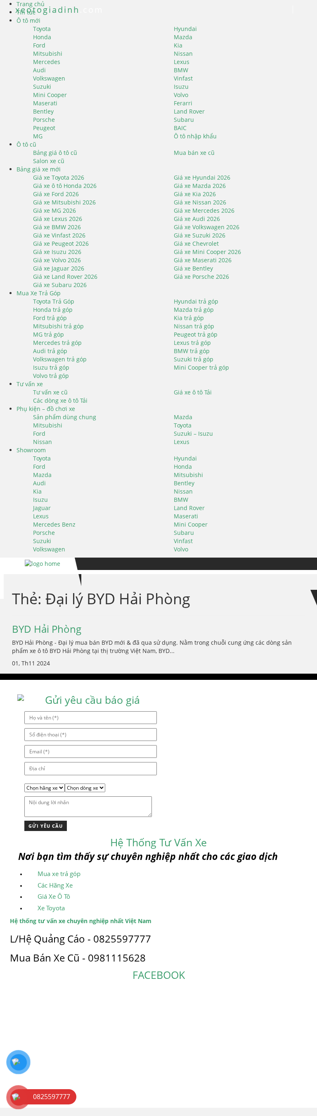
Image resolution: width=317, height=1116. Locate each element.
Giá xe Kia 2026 (195, 194)
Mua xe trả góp (59, 873)
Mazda (183, 37)
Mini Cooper (50, 95)
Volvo (181, 95)
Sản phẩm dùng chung (64, 417)
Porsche (44, 119)
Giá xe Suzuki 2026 (199, 235)
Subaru (184, 119)
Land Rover (189, 111)
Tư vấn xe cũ (50, 392)
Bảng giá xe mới (39, 169)
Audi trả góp (50, 351)
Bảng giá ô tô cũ (55, 153)
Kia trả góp (189, 318)
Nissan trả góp (194, 326)
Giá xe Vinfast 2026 (59, 235)
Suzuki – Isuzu (193, 433)
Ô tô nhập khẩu (195, 136)
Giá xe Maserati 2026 (203, 260)
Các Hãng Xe (55, 885)
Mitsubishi (47, 53)
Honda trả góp (53, 309)
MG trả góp (48, 334)
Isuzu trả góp (51, 367)
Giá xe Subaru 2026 (60, 285)
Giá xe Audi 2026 (197, 219)
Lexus (181, 62)
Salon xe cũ (48, 161)
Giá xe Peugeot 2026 (61, 243)
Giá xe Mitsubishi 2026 (64, 202)
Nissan (183, 53)
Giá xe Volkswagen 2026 (206, 227)
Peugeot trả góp (196, 334)
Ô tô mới (28, 20)
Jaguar (42, 508)
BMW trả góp (192, 351)
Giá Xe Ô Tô (54, 896)
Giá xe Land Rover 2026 (65, 276)
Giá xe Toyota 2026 (58, 177)
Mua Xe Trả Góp (39, 293)
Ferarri (183, 103)
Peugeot (44, 128)
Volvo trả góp (51, 376)
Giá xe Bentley (193, 268)
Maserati (45, 103)
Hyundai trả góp (196, 301)
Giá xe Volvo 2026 (57, 260)
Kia (178, 45)
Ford (39, 45)
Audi (39, 70)
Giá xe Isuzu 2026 (57, 252)
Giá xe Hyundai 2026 (202, 177)
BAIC (180, 128)
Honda (42, 37)
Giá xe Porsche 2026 (201, 276)
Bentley (43, 111)
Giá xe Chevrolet (196, 243)
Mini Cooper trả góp (201, 367)
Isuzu (181, 86)
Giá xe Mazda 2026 (200, 186)
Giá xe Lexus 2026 (57, 219)
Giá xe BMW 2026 (57, 227)
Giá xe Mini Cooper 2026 (207, 252)
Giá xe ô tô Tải (193, 392)
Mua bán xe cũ (194, 153)
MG (38, 136)
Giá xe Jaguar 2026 (58, 268)
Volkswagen (49, 78)
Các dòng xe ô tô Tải (60, 400)
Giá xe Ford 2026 (56, 194)
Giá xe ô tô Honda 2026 (65, 186)
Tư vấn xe (30, 384)
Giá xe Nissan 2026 (200, 202)
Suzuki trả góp (193, 359)
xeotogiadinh (58, 9)
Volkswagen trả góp (60, 359)
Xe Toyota (51, 908)
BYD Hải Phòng (46, 629)
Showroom (31, 450)
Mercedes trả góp (57, 343)
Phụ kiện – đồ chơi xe (46, 409)
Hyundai (185, 29)
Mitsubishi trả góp (58, 326)
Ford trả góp (50, 318)
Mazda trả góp (194, 309)
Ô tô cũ (26, 144)
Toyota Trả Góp (53, 301)
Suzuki (42, 86)
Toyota (42, 29)
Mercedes (46, 62)
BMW (181, 70)
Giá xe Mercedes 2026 (204, 210)
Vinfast (183, 78)
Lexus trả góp (192, 343)
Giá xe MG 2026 (54, 210)
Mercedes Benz (54, 524)
